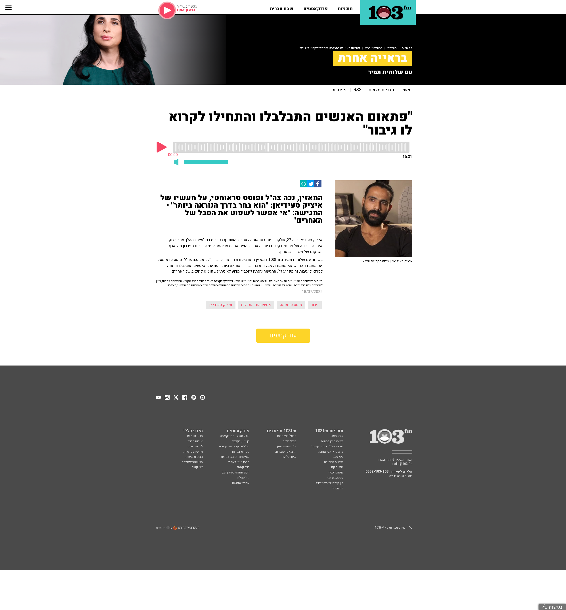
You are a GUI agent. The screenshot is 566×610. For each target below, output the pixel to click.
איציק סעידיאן (220, 305)
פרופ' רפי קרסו (286, 436)
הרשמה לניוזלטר (192, 462)
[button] (345, 7)
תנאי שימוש (195, 436)
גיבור (315, 305)
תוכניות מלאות (382, 90)
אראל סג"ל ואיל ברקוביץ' (327, 446)
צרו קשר (197, 467)
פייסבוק (339, 90)
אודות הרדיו (195, 441)
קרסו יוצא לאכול (238, 462)
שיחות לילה (289, 456)
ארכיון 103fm (240, 483)
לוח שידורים (195, 446)
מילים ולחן (243, 477)
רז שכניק (337, 488)
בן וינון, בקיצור (240, 441)
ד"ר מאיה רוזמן (286, 446)
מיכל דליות (289, 441)
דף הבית (407, 48)
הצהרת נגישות (194, 456)
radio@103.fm (402, 464)
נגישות (554, 606)
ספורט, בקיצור (240, 451)
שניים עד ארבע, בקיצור (234, 456)
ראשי (407, 90)
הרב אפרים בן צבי (285, 451)
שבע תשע (337, 436)
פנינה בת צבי (335, 477)
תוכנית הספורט (333, 462)
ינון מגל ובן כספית (332, 441)
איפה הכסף (335, 472)
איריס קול (337, 467)
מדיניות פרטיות (193, 451)
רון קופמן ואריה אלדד (329, 483)
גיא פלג (338, 456)
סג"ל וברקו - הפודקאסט (234, 446)
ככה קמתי (243, 467)
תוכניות (392, 48)
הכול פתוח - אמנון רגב (235, 472)
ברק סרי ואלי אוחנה (330, 451)
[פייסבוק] (317, 183)
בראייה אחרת (373, 48)
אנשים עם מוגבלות (256, 305)
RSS (357, 90)
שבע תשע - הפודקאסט (234, 436)
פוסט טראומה (291, 305)
